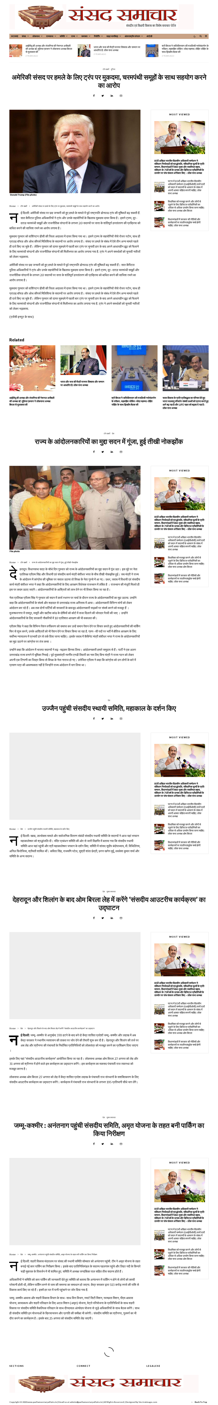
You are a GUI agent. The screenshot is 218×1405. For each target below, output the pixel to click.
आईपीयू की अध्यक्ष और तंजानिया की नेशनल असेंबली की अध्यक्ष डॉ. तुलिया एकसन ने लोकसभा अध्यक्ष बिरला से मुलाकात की (49, 48)
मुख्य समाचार (111, 891)
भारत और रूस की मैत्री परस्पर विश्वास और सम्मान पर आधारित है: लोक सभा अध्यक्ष (117, 49)
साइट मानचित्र (112, 36)
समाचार (84, 36)
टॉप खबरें (106, 69)
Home (14, 36)
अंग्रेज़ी (149, 36)
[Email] (121, 95)
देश (113, 433)
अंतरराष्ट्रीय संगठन (132, 36)
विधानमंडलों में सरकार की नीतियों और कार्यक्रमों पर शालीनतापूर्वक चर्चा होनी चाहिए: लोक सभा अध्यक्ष (184, 227)
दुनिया (113, 69)
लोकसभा (36, 36)
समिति (62, 36)
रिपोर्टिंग (97, 36)
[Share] (94, 95)
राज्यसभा (49, 36)
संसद (24, 36)
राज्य (73, 36)
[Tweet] (103, 95)
